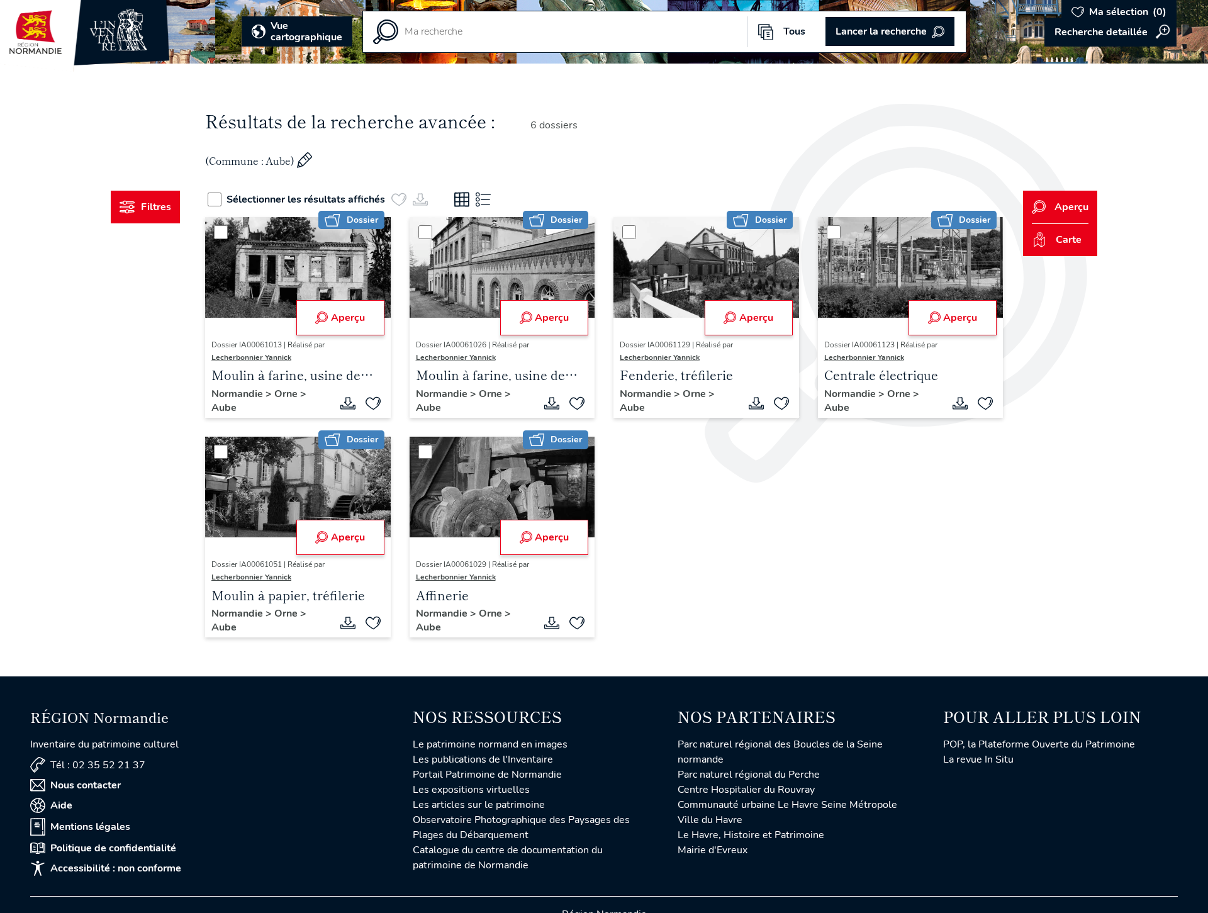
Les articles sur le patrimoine (479, 805)
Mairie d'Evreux (712, 850)
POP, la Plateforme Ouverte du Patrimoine (1039, 744)
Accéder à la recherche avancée (1110, 32)
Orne (287, 394)
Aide (61, 805)
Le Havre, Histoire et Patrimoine (751, 835)
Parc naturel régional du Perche (749, 774)
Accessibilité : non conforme (115, 868)
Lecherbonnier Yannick (251, 357)
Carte (1069, 240)
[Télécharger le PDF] (347, 403)
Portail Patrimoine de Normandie (487, 774)
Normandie (238, 394)
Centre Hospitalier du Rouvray (746, 790)
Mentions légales (90, 827)
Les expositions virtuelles (471, 790)
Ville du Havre (710, 820)
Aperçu (348, 318)
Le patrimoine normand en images (490, 744)
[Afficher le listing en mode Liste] (483, 199)
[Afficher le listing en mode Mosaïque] (461, 199)
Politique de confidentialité (113, 848)
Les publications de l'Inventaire (483, 759)
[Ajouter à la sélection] (373, 403)
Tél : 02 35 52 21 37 (97, 765)
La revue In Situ (978, 759)
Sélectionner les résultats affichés (305, 199)
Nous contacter (85, 785)
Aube (224, 408)
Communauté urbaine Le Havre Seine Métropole (787, 805)
